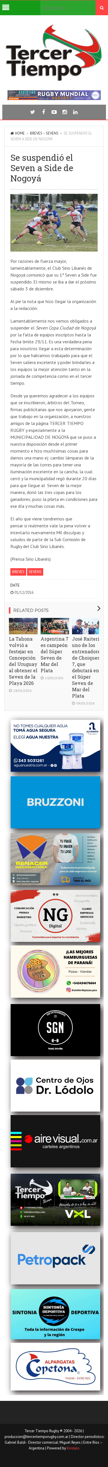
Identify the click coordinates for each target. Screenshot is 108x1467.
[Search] (102, 7)
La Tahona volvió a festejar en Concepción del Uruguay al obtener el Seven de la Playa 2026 (23, 661)
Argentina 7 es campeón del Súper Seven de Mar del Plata (55, 654)
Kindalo (73, 1448)
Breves (36, 133)
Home (20, 133)
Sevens (52, 133)
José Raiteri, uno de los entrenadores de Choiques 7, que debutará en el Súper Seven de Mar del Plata (87, 667)
